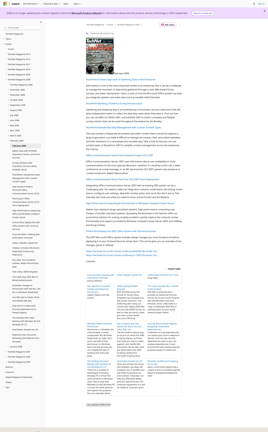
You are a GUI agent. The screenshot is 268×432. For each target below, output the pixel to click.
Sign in (261, 3)
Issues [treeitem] (11, 49)
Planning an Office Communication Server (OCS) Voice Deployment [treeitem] (25, 202)
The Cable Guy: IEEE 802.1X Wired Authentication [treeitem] (25, 279)
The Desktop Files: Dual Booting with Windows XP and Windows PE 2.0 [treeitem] (26, 321)
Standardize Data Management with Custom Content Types (129, 127)
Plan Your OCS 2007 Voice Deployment (139, 179)
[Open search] (254, 3)
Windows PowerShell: (97, 323)
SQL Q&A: (91, 286)
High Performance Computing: (102, 203)
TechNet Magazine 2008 (128, 24)
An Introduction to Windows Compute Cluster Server (146, 203)
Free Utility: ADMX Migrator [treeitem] (25, 271)
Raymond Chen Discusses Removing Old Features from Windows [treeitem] (25, 338)
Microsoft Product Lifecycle (86, 13)
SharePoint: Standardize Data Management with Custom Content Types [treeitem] (26, 178)
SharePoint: (92, 79)
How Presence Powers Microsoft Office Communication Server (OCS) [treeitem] (25, 190)
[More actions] (179, 24)
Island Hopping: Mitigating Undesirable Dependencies (162, 326)
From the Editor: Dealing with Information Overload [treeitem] (26, 236)
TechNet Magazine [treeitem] (14, 33)
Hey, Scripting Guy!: (126, 323)
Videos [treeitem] (9, 382)
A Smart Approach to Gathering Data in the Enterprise (126, 79)
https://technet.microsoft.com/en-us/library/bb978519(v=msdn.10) (121, 251)
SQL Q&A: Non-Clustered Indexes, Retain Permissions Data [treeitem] (25, 263)
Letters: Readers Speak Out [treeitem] (25, 243)
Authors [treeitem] (9, 367)
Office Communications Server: (102, 155)
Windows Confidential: (158, 361)
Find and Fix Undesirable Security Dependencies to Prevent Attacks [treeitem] (24, 309)
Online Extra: (93, 231)
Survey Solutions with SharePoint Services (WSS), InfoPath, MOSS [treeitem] (24, 166)
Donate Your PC (135, 361)
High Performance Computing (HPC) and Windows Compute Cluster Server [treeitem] (26, 214)
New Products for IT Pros (166, 275)
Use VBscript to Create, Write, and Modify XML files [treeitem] (26, 299)
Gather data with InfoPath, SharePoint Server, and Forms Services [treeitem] (26, 154)
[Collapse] (41, 22)
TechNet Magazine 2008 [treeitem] (21, 84)
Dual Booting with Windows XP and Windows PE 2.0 (99, 364)
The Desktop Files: (95, 361)
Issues (110, 24)
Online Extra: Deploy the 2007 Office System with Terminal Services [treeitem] (26, 226)
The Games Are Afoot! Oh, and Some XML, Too (129, 326)
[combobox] (22, 28)
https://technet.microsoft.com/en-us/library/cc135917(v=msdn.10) (121, 255)
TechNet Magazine (95, 24)
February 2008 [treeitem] (19, 145)
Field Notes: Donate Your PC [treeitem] (25, 329)
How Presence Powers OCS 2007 (136, 155)
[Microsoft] (5, 4)
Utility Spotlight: (124, 286)
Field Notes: (122, 361)
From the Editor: (94, 275)
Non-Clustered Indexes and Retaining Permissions (98, 289)
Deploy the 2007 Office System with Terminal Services (128, 231)
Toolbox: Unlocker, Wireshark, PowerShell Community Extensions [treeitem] (26, 251)
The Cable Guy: (155, 286)
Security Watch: (155, 323)
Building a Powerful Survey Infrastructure (120, 103)
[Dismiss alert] (264, 11)
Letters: (120, 275)
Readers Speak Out (133, 275)
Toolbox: (151, 275)
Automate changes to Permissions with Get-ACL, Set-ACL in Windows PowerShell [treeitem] (26, 289)
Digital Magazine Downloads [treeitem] (19, 377)
